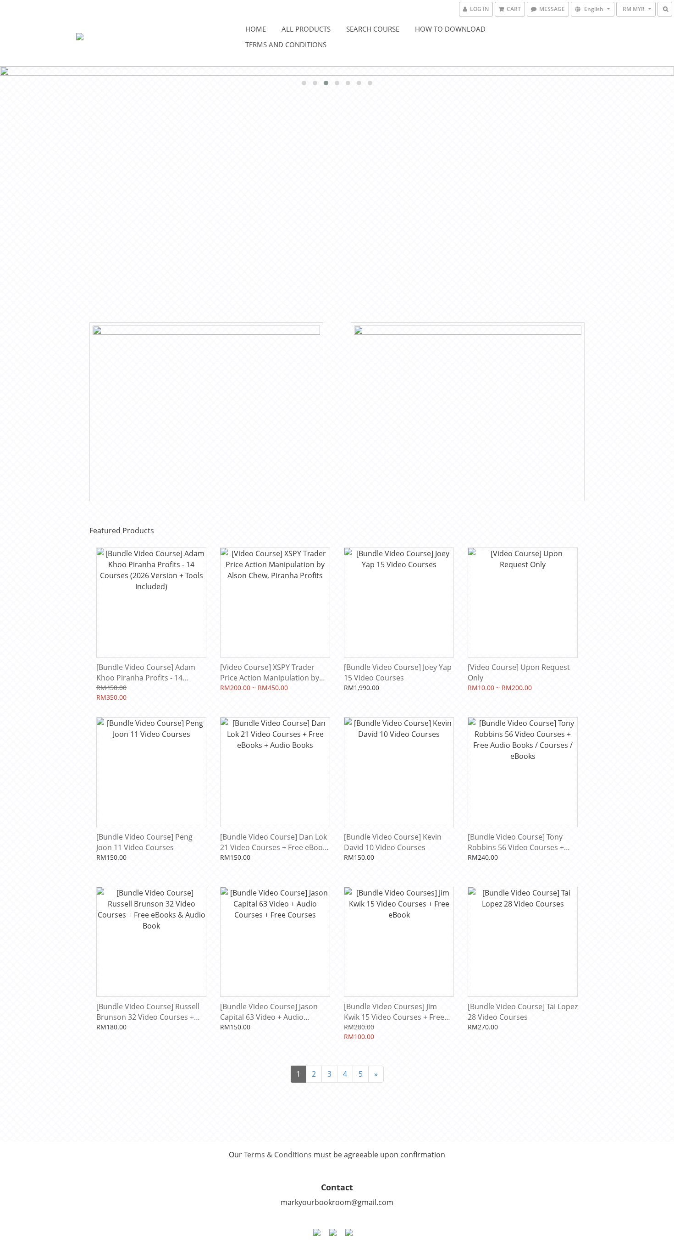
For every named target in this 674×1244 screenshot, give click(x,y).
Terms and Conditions (285, 44)
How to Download (450, 28)
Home (255, 28)
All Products (306, 28)
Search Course (372, 28)
